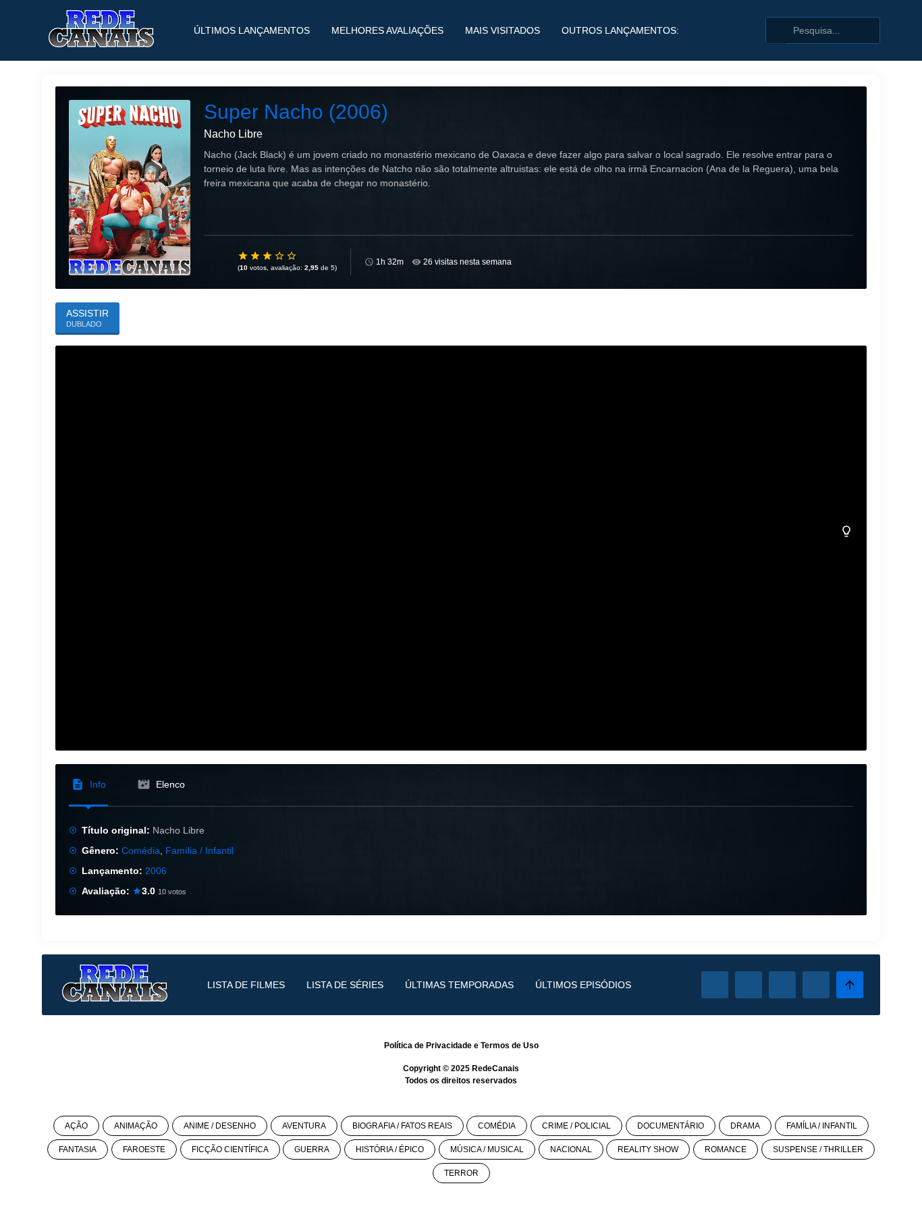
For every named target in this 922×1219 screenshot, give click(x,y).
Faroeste (144, 1149)
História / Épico (390, 1149)
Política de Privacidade (428, 1045)
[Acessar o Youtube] (816, 984)
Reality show (648, 1149)
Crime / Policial (576, 1126)
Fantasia (78, 1149)
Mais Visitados (502, 30)
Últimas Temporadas (459, 984)
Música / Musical (487, 1149)
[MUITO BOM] (280, 255)
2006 (156, 870)
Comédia (140, 850)
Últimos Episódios (583, 984)
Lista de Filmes (246, 984)
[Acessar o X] (748, 984)
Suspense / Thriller (818, 1149)
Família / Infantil (199, 850)
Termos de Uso (510, 1045)
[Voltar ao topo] (849, 984)
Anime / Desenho (220, 1126)
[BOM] (268, 255)
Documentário (670, 1126)
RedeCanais (495, 1068)
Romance (726, 1149)
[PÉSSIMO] (244, 255)
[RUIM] (256, 255)
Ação (76, 1126)
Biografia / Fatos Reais (402, 1126)
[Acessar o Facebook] (714, 984)
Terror (461, 1173)
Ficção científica (230, 1149)
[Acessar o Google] (782, 984)
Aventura (304, 1126)
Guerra (311, 1149)
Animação (135, 1126)
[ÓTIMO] (292, 255)
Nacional (571, 1149)
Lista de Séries (344, 984)
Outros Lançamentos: (620, 30)
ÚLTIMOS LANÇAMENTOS (252, 30)
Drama (745, 1126)
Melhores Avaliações (387, 30)
